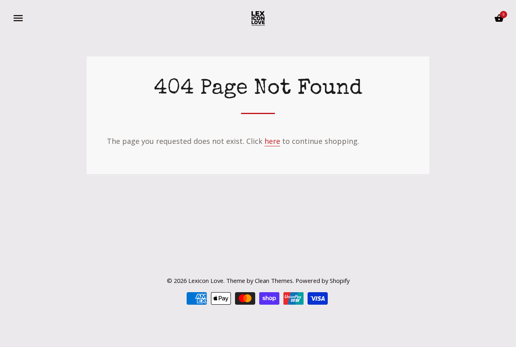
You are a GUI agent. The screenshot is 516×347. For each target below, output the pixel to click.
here (272, 141)
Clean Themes (274, 280)
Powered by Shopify (322, 280)
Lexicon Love (205, 280)
